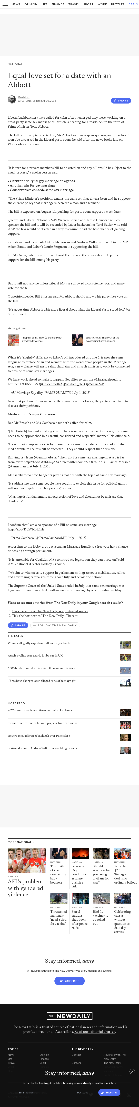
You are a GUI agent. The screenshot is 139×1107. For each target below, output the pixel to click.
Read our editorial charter (94, 1032)
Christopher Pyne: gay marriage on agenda (42, 181)
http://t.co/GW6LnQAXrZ (43, 462)
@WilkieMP (95, 384)
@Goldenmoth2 (50, 384)
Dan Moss (23, 97)
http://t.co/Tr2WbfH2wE (26, 529)
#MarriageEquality (107, 379)
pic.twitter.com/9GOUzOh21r (83, 462)
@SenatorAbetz (45, 457)
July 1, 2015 (81, 393)
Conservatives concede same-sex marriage (42, 190)
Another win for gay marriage (32, 185)
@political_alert (74, 384)
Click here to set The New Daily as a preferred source (50, 611)
